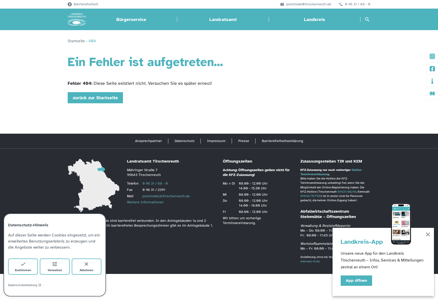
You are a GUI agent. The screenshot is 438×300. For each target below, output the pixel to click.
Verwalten (55, 270)
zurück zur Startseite (95, 98)
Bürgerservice (131, 19)
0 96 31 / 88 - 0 (357, 4)
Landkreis (314, 19)
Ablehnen (86, 270)
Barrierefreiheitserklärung (282, 141)
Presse (243, 141)
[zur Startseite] (77, 19)
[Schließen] (428, 235)
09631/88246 (347, 191)
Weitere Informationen (145, 202)
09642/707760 (310, 196)
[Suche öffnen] (367, 19)
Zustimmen (23, 270)
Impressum (216, 141)
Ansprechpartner (148, 141)
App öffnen (356, 280)
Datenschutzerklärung (22, 285)
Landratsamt (223, 19)
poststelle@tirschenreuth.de (308, 4)
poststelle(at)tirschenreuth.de (166, 196)
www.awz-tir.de (310, 261)
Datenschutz (184, 141)
